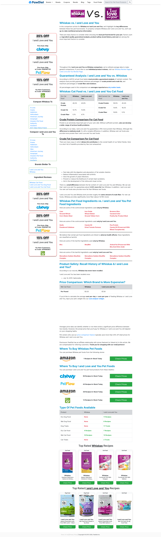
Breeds (58, 2)
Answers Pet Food (36, 121)
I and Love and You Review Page (71, 72)
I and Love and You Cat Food (40, 187)
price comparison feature (86, 335)
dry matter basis (114, 87)
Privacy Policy (73, 534)
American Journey (36, 117)
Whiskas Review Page (122, 69)
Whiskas (32, 172)
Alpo (32, 149)
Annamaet (33, 119)
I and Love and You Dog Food (40, 185)
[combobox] (116, 2)
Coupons (67, 2)
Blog (82, 2)
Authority (33, 123)
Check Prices (121, 359)
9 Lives (32, 108)
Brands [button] (48, 2)
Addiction (33, 112)
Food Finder (98, 2)
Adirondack (34, 114)
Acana (32, 110)
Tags (89, 2)
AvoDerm (33, 125)
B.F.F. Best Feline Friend (38, 128)
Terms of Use (64, 534)
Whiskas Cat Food (36, 182)
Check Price (67, 483)
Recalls (75, 2)
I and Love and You (36, 170)
